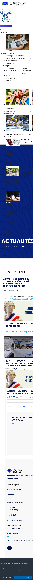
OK (16, 577)
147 (13, 406)
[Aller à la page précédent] (10, 406)
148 (15, 406)
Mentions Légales (13, 485)
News (4, 290)
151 (21, 406)
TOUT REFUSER (25, 577)
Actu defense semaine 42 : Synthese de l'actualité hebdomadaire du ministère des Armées (16, 282)
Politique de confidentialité (16, 490)
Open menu (4, 30)
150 (19, 406)
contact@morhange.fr (15, 520)
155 (30, 406)
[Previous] (6, 347)
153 (26, 406)
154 (28, 406)
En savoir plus (16, 571)
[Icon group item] (9, 548)
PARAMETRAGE (7, 577)
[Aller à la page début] (8, 406)
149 (17, 406)
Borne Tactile (6, 26)
